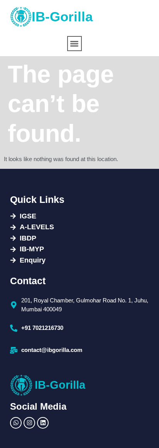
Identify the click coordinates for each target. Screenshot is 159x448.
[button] (74, 43)
